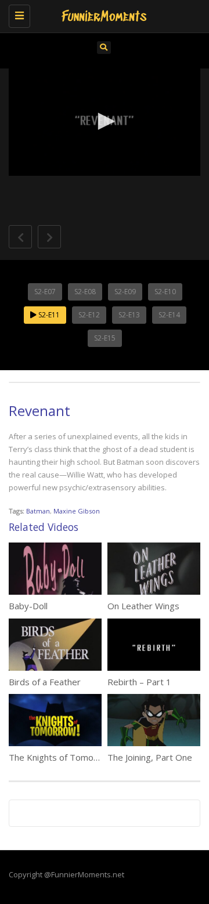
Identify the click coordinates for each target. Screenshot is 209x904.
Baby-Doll (28, 606)
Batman (38, 511)
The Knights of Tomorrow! (61, 757)
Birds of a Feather (45, 682)
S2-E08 (85, 291)
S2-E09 (125, 291)
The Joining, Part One (149, 757)
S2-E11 (48, 315)
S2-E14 (169, 315)
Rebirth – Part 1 (139, 682)
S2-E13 (129, 315)
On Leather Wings (143, 606)
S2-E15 (105, 338)
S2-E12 (89, 315)
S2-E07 (45, 291)
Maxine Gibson (76, 511)
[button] (104, 121)
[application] (104, 122)
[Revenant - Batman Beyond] (101, 14)
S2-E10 (165, 291)
